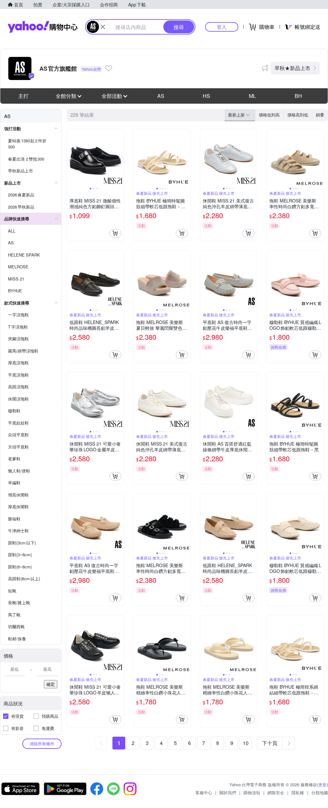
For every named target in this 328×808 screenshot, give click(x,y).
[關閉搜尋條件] (103, 27)
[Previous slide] (71, 158)
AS (160, 95)
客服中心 (203, 792)
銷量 (320, 115)
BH (298, 95)
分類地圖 (319, 792)
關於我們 (227, 792)
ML (252, 95)
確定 (50, 684)
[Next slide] (120, 158)
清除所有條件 (41, 744)
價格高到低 (297, 115)
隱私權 (297, 792)
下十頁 (269, 743)
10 (246, 743)
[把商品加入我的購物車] (115, 233)
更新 (322, 784)
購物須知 (251, 792)
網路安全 (275, 792)
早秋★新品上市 (292, 68)
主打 (23, 95)
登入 (221, 26)
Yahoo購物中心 (43, 27)
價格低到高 (269, 115)
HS (206, 95)
